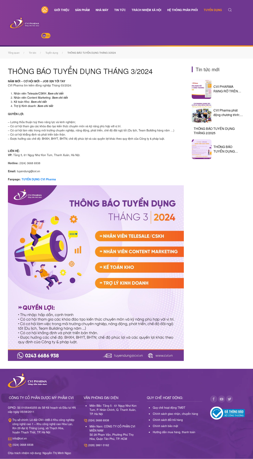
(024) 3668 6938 (22, 445)
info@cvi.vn (19, 438)
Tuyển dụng (213, 10)
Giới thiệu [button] (61, 10)
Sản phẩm (82, 10)
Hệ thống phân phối (182, 10)
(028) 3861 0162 (98, 445)
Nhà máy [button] (102, 10)
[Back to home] (24, 23)
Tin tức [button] (120, 10)
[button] (230, 10)
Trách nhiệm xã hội (146, 10)
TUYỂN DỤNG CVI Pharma (39, 179)
